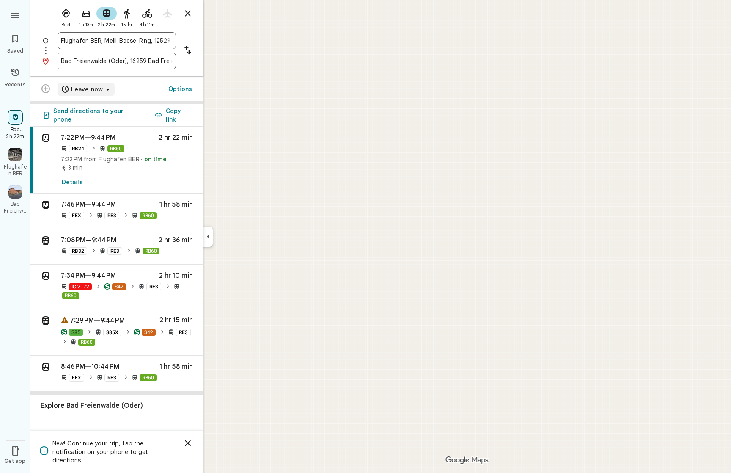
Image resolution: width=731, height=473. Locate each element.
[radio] (66, 16)
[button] (116, 211)
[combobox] (117, 40)
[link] (116, 160)
